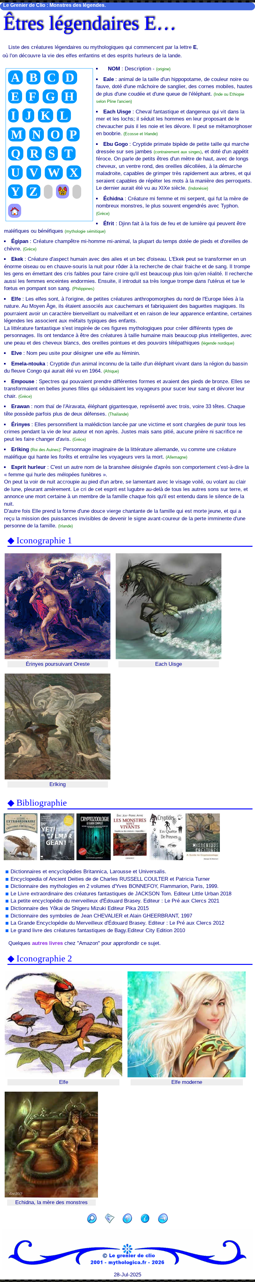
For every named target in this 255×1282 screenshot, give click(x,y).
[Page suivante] (163, 1219)
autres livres (47, 943)
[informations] (145, 1219)
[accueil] (14, 211)
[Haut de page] (127, 1219)
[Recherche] (92, 1219)
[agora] (110, 1219)
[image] (62, 191)
